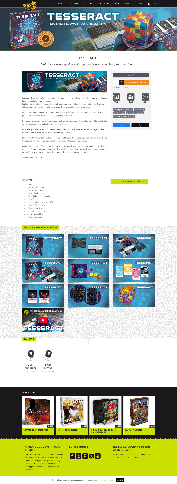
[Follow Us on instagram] (78, 456)
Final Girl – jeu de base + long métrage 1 (104, 431)
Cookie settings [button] (106, 480)
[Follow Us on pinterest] (85, 456)
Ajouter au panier (137, 82)
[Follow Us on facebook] (72, 456)
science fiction (128, 116)
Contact (129, 3)
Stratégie (118, 109)
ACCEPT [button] (120, 480)
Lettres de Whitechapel (36, 430)
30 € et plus (119, 113)
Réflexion (128, 109)
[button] (144, 3)
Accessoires (88, 3)
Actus (118, 3)
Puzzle (117, 116)
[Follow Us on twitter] (91, 456)
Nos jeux (74, 3)
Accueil (61, 3)
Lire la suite (29, 469)
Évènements (104, 3)
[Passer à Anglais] (141, 3)
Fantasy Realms (133, 430)
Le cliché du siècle (67, 430)
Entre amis (139, 109)
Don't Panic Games (135, 113)
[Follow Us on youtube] (98, 456)
